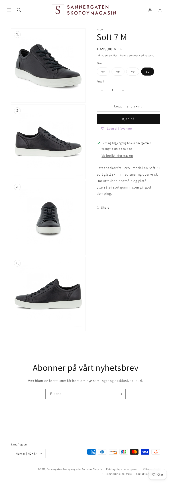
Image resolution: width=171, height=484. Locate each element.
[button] (9, 10)
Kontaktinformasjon (148, 473)
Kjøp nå (128, 119)
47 (105, 72)
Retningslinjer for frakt (118, 473)
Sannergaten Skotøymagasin (64, 469)
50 (147, 72)
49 (135, 72)
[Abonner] (120, 394)
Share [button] (105, 207)
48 (120, 72)
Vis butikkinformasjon (117, 156)
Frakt (123, 55)
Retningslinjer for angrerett (122, 469)
